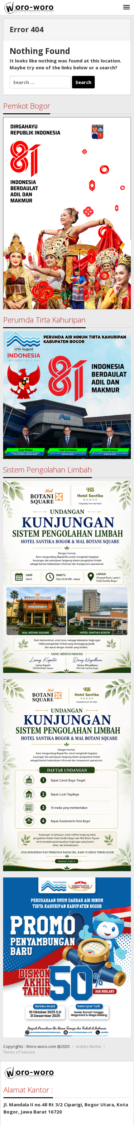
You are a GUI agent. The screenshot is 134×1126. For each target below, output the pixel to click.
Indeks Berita (88, 1046)
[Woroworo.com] (28, 7)
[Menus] (126, 7)
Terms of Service (19, 1052)
